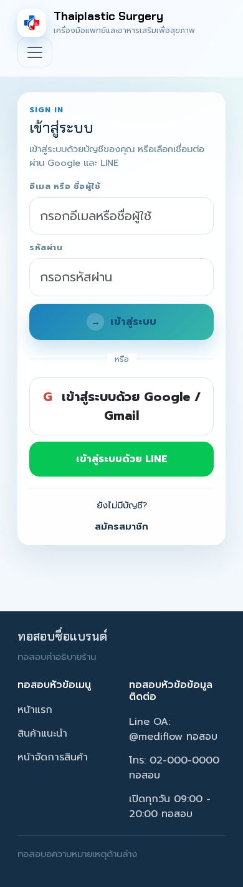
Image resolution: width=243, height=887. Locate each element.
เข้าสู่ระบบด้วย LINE (122, 459)
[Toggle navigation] (34, 52)
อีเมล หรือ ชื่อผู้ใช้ (64, 187)
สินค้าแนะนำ (42, 733)
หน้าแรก (34, 709)
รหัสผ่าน (45, 248)
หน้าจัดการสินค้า (52, 757)
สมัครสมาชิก (121, 526)
